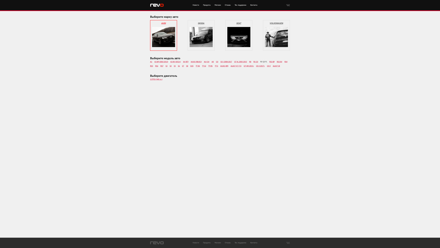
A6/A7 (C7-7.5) (236, 66)
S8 (187, 66)
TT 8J (204, 66)
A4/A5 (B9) (224, 66)
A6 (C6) (206, 62)
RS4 (286, 62)
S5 (175, 66)
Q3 (217, 62)
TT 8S (198, 66)
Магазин (218, 5)
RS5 (151, 66)
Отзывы (228, 5)
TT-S (216, 66)
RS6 (156, 66)
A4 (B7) (185, 62)
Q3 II (269, 66)
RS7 (161, 66)
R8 (250, 62)
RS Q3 (255, 62)
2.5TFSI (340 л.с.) (156, 79)
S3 (166, 66)
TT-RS (210, 66)
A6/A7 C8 (276, 66)
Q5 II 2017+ (260, 66)
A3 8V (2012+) (175, 62)
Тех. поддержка (240, 5)
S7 (183, 66)
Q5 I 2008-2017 (226, 62)
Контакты (253, 5)
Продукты (207, 5)
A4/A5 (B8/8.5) (196, 62)
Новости (196, 5)
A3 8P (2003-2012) (161, 62)
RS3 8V (279, 62)
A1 (151, 62)
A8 (213, 62)
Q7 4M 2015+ (249, 66)
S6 (179, 66)
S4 (171, 66)
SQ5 (191, 66)
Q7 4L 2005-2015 (240, 62)
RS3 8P (272, 62)
